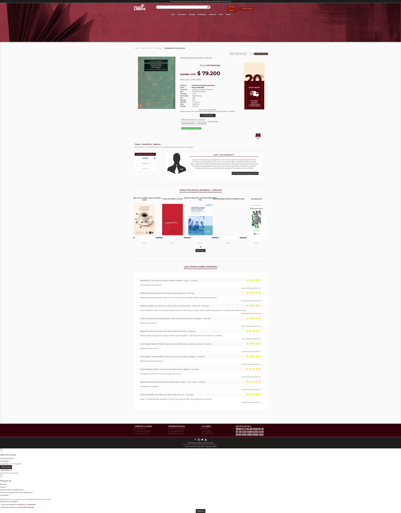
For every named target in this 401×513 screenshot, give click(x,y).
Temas (228, 14)
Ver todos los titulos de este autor (245, 173)
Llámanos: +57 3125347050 (191, 444)
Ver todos (200, 251)
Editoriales (182, 14)
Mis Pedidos (207, 431)
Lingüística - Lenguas (151, 144)
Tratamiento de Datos (177, 431)
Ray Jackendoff (198, 87)
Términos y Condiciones (177, 428)
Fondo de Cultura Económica (203, 85)
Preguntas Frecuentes (143, 431)
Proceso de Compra (142, 433)
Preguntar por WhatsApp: (191, 128)
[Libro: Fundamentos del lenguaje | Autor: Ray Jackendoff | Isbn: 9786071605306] (156, 83)
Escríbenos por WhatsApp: (208, 444)
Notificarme (207, 115)
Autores (192, 14)
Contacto (212, 14)
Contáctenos (140, 428)
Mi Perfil (206, 428)
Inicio (173, 14)
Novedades (202, 14)
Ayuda (221, 14)
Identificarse (232, 7)
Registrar (232, 10)
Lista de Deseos (208, 433)
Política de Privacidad (177, 433)
